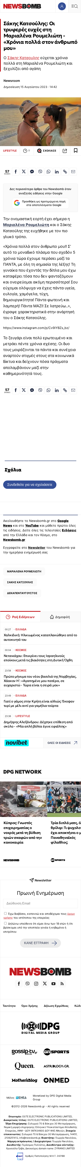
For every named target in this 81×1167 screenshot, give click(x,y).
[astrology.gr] (56, 1066)
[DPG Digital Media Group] (40, 1028)
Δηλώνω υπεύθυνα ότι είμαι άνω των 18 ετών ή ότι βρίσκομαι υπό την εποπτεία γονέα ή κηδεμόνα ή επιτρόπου (38, 927)
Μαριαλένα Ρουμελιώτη (26, 224)
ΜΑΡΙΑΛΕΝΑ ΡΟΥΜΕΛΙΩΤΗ (24, 571)
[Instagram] (36, 984)
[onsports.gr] (56, 1052)
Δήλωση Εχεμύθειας (56, 1005)
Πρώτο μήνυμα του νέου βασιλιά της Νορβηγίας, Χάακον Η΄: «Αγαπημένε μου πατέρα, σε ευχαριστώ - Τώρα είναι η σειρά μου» (40, 680)
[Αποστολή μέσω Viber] (40, 172)
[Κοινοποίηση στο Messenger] (32, 172)
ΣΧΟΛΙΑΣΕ (49, 150)
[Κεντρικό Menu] (74, 6)
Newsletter (36, 548)
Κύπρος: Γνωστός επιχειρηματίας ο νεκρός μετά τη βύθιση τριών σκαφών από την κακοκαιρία (23, 833)
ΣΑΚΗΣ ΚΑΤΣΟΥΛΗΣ (20, 582)
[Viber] (27, 984)
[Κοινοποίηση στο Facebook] (15, 172)
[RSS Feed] (62, 984)
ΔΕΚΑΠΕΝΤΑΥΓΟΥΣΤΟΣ (22, 593)
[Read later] (75, 150)
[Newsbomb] (40, 972)
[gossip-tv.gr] (24, 1052)
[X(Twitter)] (45, 984)
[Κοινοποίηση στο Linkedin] (56, 172)
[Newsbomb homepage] (22, 6)
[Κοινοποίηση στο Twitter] (24, 172)
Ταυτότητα (9, 1005)
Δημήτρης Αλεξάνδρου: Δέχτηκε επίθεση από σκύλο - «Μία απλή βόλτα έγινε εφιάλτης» (38, 724)
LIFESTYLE (10, 150)
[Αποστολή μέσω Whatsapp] (48, 172)
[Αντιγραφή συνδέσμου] (65, 150)
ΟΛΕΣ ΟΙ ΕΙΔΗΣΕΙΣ (59, 742)
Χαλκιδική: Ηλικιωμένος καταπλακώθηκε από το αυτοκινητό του (40, 637)
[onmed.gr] (56, 1080)
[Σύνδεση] (61, 6)
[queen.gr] (24, 1066)
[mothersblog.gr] (24, 1080)
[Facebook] (19, 984)
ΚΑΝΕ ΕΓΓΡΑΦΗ (36, 943)
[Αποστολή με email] (73, 172)
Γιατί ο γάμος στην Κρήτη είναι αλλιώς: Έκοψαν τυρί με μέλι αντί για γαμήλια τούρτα (39, 703)
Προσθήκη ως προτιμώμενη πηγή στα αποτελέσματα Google (43, 203)
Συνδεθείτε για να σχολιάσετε (29, 484)
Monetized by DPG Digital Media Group (52, 1097)
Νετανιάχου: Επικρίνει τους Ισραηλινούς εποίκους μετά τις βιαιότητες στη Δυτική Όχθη (39, 658)
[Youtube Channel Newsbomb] (53, 984)
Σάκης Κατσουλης (23, 57)
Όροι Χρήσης (29, 1005)
